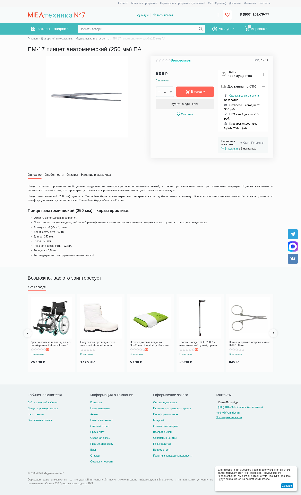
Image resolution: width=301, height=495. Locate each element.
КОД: (257, 60)
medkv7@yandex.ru (228, 412)
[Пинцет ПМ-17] (86, 96)
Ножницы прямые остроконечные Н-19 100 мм (249, 344)
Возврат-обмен (162, 431)
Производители (162, 443)
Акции (144, 15)
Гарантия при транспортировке (172, 408)
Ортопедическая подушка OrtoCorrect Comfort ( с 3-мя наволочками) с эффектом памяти (150, 344)
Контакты (96, 402)
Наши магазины (100, 408)
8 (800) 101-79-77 (254, 14)
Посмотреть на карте (229, 417)
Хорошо (287, 485)
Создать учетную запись (43, 408)
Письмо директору (101, 443)
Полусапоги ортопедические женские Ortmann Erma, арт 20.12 (97, 344)
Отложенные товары (40, 420)
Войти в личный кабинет (43, 402)
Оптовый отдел (99, 426)
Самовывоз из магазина (244, 95)
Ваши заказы (36, 414)
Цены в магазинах (101, 420)
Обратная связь (100, 437)
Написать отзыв (181, 60)
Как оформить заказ (165, 414)
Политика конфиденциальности (172, 455)
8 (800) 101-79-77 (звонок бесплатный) (239, 407)
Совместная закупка (165, 426)
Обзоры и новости (101, 461)
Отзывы (95, 455)
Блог (93, 449)
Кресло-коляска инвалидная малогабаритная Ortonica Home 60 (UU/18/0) (51, 344)
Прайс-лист (97, 431)
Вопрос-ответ (161, 449)
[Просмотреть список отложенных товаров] (227, 15)
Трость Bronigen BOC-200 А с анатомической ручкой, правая (198, 344)
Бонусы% (159, 420)
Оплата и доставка (165, 402)
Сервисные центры (165, 437)
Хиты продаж (165, 15)
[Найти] (201, 29)
